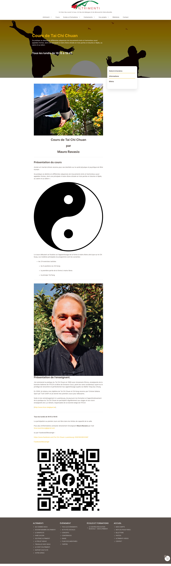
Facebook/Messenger (41, 442)
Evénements (88, 17)
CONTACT (119, 541)
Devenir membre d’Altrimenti (45, 530)
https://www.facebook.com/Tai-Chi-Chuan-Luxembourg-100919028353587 (61, 437)
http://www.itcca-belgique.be (44, 407)
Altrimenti (46, 17)
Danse (64, 538)
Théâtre (65, 544)
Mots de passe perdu (123, 530)
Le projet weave (41, 541)
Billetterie (116, 17)
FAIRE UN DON (39, 535)
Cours (57, 17)
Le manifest (39, 532)
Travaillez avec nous (42, 544)
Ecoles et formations (70, 17)
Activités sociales (68, 530)
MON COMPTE (120, 527)
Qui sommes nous (41, 527)
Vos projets (103, 17)
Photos (118, 535)
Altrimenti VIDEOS (122, 538)
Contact (125, 17)
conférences (67, 535)
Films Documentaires (69, 541)
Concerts (65, 532)
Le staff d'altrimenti (42, 547)
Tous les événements (69, 527)
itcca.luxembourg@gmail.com (44, 428)
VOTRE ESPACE (39, 553)
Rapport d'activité (41, 550)
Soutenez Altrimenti (42, 538)
